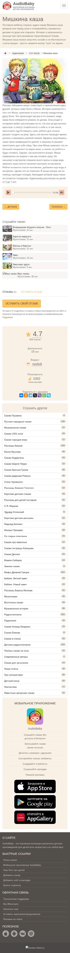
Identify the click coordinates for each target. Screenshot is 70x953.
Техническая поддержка (16, 899)
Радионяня (10, 620)
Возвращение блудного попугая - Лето (32, 227)
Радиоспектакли (12, 614)
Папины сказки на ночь (16, 650)
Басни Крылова (12, 451)
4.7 (37, 334)
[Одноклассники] (26, 395)
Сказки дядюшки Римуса (17, 476)
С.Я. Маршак (11, 506)
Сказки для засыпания (16, 662)
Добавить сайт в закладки (16, 880)
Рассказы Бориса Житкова (18, 590)
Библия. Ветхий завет (15, 578)
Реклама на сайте (12, 919)
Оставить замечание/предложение (21, 914)
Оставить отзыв (31, 292)
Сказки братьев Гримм (16, 470)
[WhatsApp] (44, 395)
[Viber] (40, 395)
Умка (15, 255)
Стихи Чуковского (13, 482)
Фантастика (10, 687)
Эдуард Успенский (14, 512)
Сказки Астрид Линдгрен (17, 626)
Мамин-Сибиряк (13, 560)
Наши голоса (11, 668)
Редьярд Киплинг (13, 524)
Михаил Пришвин (13, 530)
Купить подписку (12, 885)
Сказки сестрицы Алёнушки (18, 548)
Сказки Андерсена (14, 457)
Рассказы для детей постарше (20, 500)
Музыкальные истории (16, 608)
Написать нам (10, 909)
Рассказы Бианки (13, 445)
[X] (35, 395)
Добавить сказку (11, 875)
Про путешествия (13, 675)
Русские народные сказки (17, 421)
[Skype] (49, 395)
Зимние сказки (12, 566)
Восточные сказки (13, 602)
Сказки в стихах (12, 638)
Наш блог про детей (14, 870)
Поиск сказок (10, 860)
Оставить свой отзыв (22, 303)
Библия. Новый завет (15, 584)
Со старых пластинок (15, 536)
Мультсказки (10, 596)
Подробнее (7, 317)
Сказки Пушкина (12, 415)
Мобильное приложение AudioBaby (22, 865)
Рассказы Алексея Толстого (19, 488)
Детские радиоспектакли (17, 644)
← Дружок (11, 206)
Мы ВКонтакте (10, 904)
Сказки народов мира (15, 439)
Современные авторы (16, 656)
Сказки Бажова (12, 632)
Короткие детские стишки (17, 494)
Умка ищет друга (21, 264)
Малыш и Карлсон (22, 246)
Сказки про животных (15, 542)
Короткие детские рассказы (18, 518)
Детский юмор (11, 681)
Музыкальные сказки (15, 427)
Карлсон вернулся (22, 236)
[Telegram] (30, 395)
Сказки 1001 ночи (13, 433)
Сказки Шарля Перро (15, 463)
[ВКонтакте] (21, 395)
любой (37, 364)
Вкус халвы (23, 273)
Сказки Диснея (12, 554)
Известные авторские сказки (19, 693)
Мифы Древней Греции (16, 572)
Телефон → (58, 206)
